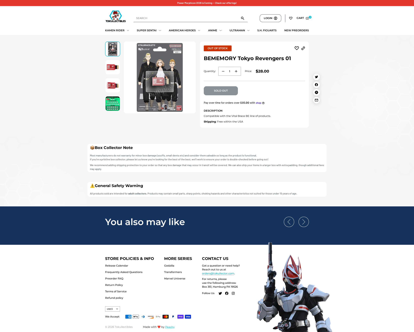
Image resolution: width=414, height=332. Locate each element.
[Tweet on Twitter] (316, 77)
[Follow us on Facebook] (227, 293)
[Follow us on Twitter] (220, 293)
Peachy (170, 326)
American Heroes (182, 30)
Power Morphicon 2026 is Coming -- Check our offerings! (207, 2)
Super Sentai (147, 30)
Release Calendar (116, 265)
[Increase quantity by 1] (237, 71)
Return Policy (114, 285)
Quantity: (210, 71)
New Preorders (296, 30)
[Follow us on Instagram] (233, 293)
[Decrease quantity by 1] (222, 71)
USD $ (110, 308)
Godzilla (169, 265)
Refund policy (114, 297)
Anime (212, 30)
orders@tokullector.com (218, 273)
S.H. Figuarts (267, 30)
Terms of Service (116, 291)
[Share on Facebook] (316, 84)
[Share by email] (316, 100)
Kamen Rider (115, 30)
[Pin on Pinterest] (316, 92)
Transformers (173, 272)
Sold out (221, 90)
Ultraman (237, 30)
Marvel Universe (174, 278)
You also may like (145, 221)
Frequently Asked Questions (123, 272)
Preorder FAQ (114, 278)
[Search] (243, 18)
